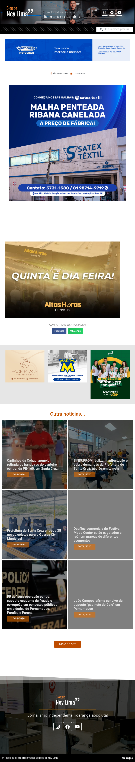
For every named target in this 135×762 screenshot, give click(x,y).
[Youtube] (119, 12)
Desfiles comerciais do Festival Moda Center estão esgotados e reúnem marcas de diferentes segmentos (97, 535)
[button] (59, 331)
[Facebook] (112, 12)
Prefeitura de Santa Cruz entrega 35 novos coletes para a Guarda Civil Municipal (34, 535)
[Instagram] (105, 12)
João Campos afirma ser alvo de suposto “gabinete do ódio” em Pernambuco (98, 605)
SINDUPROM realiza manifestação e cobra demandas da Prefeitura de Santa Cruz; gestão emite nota (101, 464)
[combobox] (114, 29)
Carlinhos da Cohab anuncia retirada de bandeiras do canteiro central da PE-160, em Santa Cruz (32, 464)
